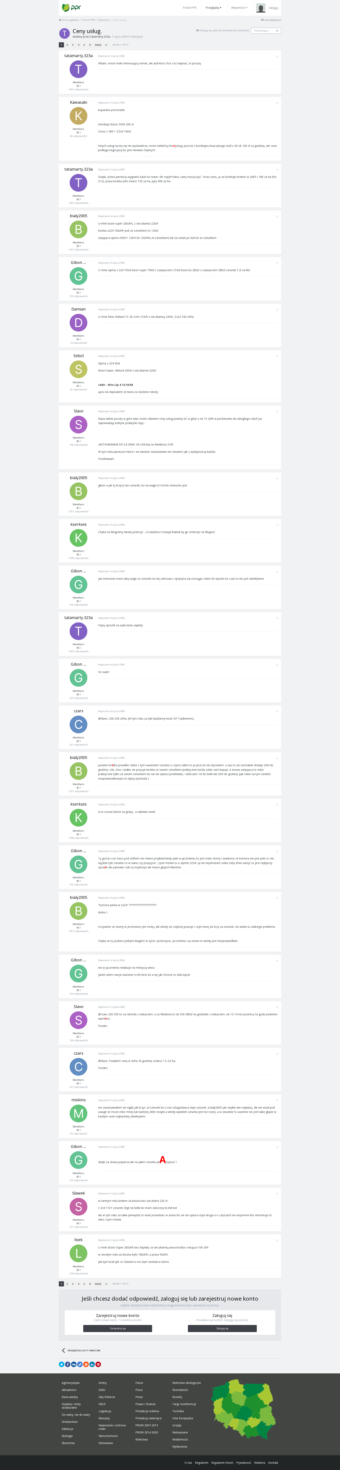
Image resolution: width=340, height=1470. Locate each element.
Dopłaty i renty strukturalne (71, 1405)
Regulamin (201, 1462)
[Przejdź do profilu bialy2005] (78, 229)
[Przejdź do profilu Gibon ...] (78, 276)
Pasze (139, 1383)
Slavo (78, 411)
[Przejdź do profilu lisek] (78, 1253)
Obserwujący (261, 30)
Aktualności (69, 1390)
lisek (78, 1239)
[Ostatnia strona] (106, 44)
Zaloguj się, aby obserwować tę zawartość (224, 30)
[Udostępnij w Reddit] (86, 1364)
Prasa (139, 1397)
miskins (78, 1099)
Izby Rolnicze (107, 1397)
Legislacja (105, 1411)
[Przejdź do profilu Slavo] (78, 424)
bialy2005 (78, 215)
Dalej (98, 44)
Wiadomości (180, 1439)
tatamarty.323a (100, 36)
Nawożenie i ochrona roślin (112, 1427)
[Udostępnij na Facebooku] (67, 1364)
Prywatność (243, 1462)
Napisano (111, 56)
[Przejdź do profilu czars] (78, 724)
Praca (139, 1390)
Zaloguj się (222, 1328)
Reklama (259, 1462)
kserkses (78, 524)
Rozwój (177, 1397)
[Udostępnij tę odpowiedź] (277, 56)
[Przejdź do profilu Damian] (78, 323)
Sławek (78, 1193)
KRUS (102, 1404)
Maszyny (137, 36)
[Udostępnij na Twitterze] (61, 1364)
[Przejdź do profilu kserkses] (78, 538)
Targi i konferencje (184, 1404)
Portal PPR (190, 7)
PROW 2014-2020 (146, 1432)
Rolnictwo (141, 1439)
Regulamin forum (222, 1462)
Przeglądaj (212, 7)
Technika (178, 1411)
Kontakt (273, 1462)
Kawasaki (78, 102)
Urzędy (176, 1425)
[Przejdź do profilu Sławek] (78, 1207)
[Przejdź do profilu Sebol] (78, 369)
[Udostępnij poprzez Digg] (74, 1364)
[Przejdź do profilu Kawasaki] (78, 116)
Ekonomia (68, 1443)
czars (78, 710)
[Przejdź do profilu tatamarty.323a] (64, 33)
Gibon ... (78, 262)
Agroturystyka (70, 1383)
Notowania (106, 1443)
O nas (188, 1462)
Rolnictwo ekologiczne (186, 1383)
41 (277, 30)
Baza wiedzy (70, 1397)
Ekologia (67, 1436)
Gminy (103, 1383)
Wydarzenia (179, 1446)
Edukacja (67, 1429)
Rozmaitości (180, 1390)
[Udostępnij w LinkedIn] (92, 1364)
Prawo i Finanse (145, 1404)
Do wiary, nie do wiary (76, 1414)
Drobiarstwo (70, 1422)
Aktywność (238, 7)
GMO (102, 1390)
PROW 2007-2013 (146, 1425)
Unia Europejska (182, 1418)
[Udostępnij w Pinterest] (98, 1364)
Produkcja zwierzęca (148, 1418)
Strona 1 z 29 (120, 44)
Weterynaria (180, 1432)
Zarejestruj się (118, 1328)
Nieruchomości (108, 1436)
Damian (78, 309)
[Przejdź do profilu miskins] (78, 1113)
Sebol (78, 355)
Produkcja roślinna (147, 1411)
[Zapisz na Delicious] (80, 1364)
